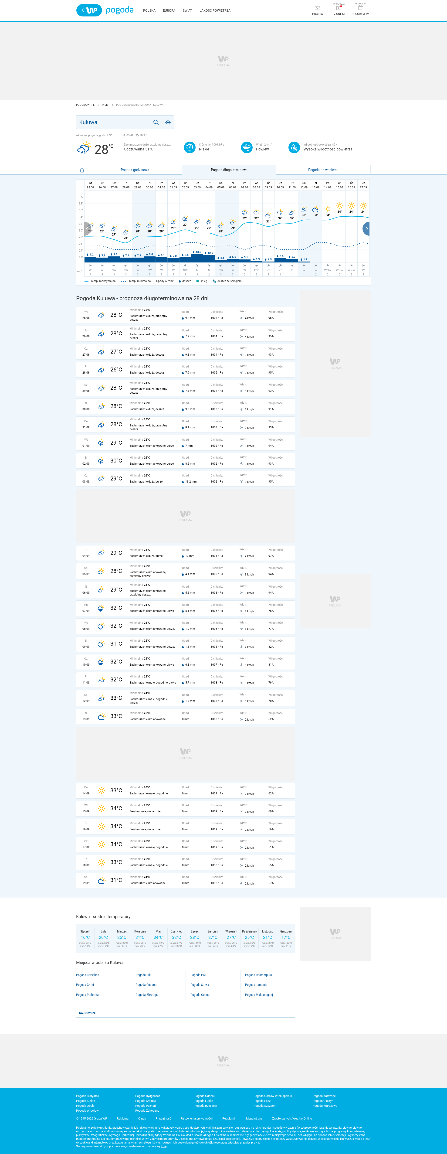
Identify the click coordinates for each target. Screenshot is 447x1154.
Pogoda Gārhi (85, 985)
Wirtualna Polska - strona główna (89, 10)
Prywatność (163, 1118)
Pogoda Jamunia (256, 985)
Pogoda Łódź (262, 1101)
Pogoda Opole (85, 1105)
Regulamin (229, 1118)
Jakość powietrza (215, 10)
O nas (142, 1118)
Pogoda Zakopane (147, 1110)
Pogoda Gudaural (147, 985)
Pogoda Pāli (198, 975)
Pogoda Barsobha (87, 975)
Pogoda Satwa (199, 985)
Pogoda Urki (143, 975)
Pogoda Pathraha (87, 995)
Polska (149, 10)
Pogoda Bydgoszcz (147, 1096)
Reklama (123, 1118)
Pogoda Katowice (324, 1096)
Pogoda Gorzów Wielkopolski (273, 1096)
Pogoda (119, 10)
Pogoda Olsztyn (323, 1101)
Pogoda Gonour (200, 995)
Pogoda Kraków (145, 1101)
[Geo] (168, 122)
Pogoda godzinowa (135, 169)
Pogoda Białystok (87, 1096)
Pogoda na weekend (323, 169)
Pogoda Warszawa (325, 1105)
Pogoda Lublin (203, 1101)
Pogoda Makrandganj (259, 995)
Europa (169, 10)
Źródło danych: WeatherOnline (292, 1118)
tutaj (164, 1146)
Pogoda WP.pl (85, 104)
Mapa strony (254, 1118)
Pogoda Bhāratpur (147, 995)
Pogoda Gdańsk (204, 1096)
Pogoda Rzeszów (205, 1105)
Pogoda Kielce (85, 1101)
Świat (187, 10)
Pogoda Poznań (145, 1105)
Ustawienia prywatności (197, 1118)
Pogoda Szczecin (265, 1105)
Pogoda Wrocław (87, 1110)
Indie (105, 104)
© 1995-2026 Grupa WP (91, 1118)
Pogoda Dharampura (258, 975)
